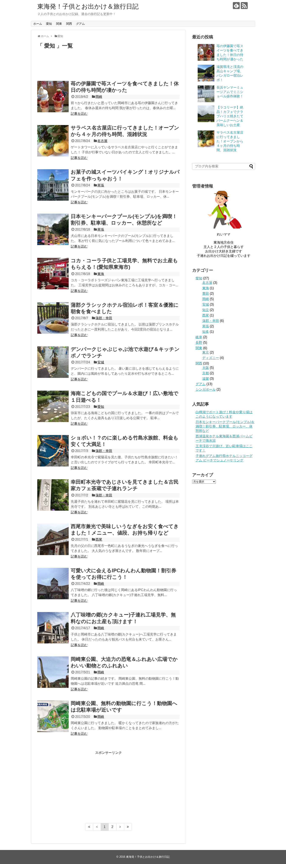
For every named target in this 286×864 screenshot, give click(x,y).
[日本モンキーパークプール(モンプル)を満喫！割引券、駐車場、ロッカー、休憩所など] (53, 229)
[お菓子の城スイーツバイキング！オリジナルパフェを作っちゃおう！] (53, 185)
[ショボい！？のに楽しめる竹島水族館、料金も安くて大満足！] (53, 450)
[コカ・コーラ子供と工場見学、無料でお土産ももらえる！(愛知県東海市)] (53, 273)
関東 (59, 23)
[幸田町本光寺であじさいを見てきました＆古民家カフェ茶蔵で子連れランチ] (53, 495)
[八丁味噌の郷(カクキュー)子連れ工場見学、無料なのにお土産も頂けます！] (53, 627)
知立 (205, 310)
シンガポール (206, 389)
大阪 (205, 367)
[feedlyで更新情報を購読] (236, 5)
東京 (205, 352)
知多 (205, 331)
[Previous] (97, 827)
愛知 (49, 23)
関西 (69, 23)
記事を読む (79, 113)
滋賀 (205, 378)
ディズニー (210, 358)
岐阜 (199, 337)
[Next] (120, 827)
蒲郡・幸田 (103, 318)
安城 (100, 362)
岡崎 (98, 96)
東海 (100, 274)
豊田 (205, 293)
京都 (205, 373)
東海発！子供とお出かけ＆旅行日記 (88, 6)
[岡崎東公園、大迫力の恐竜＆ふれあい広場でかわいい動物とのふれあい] (53, 672)
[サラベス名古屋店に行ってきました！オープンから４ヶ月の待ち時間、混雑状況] (53, 140)
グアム (80, 23)
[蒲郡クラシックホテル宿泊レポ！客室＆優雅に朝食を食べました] (53, 318)
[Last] (128, 827)
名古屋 (102, 141)
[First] (89, 827)
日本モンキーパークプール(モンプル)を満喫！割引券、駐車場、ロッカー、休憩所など (225, 426)
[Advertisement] (108, 66)
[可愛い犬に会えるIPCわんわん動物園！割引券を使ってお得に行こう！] (53, 583)
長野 (199, 342)
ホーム (37, 23)
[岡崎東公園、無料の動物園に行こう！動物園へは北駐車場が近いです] (53, 716)
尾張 (100, 185)
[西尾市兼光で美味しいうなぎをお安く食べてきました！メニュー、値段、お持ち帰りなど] (53, 539)
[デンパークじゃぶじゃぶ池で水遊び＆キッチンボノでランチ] (53, 362)
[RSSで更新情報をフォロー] (244, 5)
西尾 (98, 539)
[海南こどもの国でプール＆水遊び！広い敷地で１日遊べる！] (53, 406)
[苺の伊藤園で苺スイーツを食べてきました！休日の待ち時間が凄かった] (53, 96)
